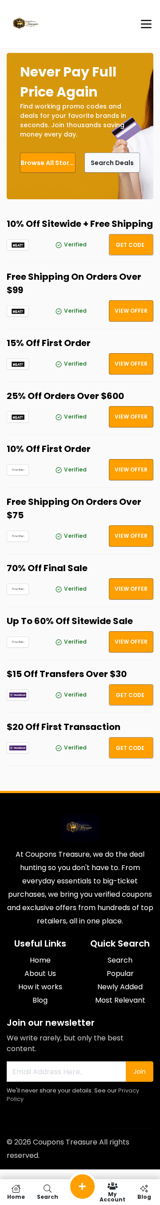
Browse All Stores (48, 162)
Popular (120, 973)
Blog (40, 1000)
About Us (40, 973)
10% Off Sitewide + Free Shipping (80, 224)
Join (139, 1071)
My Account (112, 1196)
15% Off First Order (49, 343)
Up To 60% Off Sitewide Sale (70, 621)
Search (120, 960)
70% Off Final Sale (47, 568)
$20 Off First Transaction (63, 727)
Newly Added (120, 987)
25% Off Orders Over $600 (65, 396)
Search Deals (112, 162)
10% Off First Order (49, 449)
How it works (40, 987)
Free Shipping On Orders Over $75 (74, 508)
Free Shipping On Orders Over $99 (74, 283)
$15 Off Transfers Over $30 (67, 674)
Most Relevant (120, 1000)
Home (40, 960)
